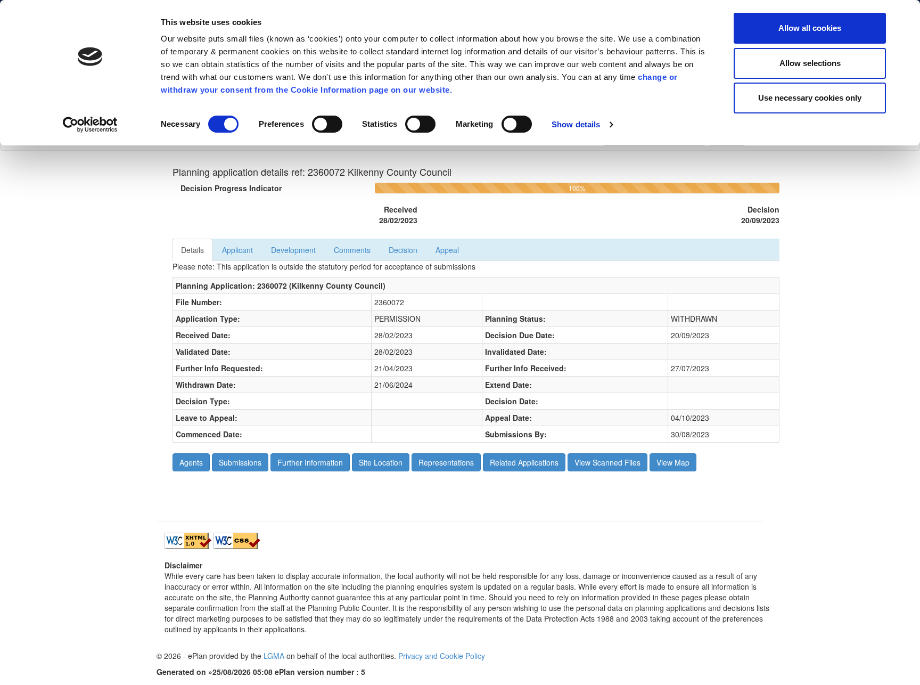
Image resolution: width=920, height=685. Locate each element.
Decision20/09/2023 (760, 214)
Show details (576, 124)
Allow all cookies (809, 27)
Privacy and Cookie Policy (441, 655)
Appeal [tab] (447, 249)
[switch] (327, 124)
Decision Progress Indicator (231, 188)
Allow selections (810, 63)
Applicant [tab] (237, 249)
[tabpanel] (475, 352)
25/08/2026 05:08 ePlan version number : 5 (288, 671)
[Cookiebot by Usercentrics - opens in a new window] (90, 125)
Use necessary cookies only (809, 97)
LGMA (274, 655)
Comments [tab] (352, 249)
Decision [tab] (403, 249)
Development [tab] (293, 249)
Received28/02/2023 (398, 214)
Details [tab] (192, 249)
